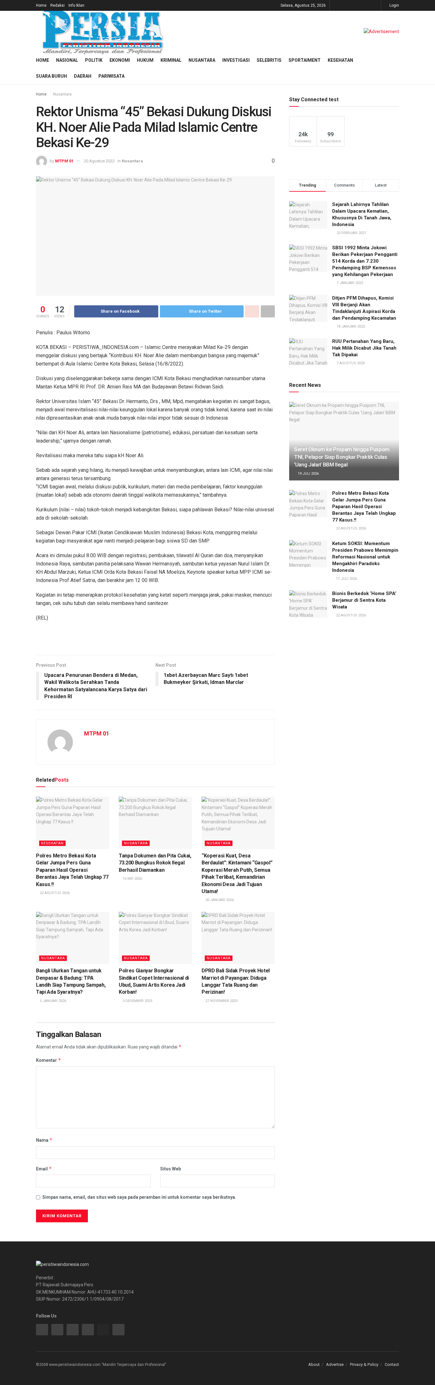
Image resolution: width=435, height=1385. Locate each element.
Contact (392, 1364)
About (314, 1364)
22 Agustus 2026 (54, 893)
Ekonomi (120, 60)
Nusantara (202, 60)
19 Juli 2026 (308, 474)
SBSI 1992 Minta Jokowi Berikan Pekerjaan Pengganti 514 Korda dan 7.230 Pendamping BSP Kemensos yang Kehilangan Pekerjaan (364, 261)
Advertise (335, 1364)
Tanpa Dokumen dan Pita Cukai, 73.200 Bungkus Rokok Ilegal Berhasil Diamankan (155, 863)
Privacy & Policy (364, 1364)
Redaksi (57, 5)
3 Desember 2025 (137, 1001)
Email (44, 1169)
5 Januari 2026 (52, 1001)
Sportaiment (305, 60)
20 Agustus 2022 (99, 161)
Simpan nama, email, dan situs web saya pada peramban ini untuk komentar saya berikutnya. (139, 1197)
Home (41, 5)
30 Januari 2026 (219, 900)
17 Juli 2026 (346, 579)
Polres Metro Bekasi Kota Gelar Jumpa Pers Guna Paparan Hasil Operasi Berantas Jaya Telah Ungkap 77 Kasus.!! (72, 870)
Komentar (48, 1060)
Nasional (67, 60)
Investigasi (236, 60)
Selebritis (269, 60)
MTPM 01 (64, 161)
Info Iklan (76, 5)
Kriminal (171, 60)
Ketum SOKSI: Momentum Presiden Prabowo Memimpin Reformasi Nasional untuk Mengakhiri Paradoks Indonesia (365, 557)
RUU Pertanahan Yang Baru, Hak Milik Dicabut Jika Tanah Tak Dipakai (364, 348)
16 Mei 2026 (132, 879)
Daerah (82, 76)
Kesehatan (340, 60)
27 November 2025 (221, 1001)
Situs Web (170, 1168)
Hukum (145, 60)
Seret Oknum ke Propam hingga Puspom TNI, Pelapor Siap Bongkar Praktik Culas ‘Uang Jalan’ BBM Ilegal (341, 457)
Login (394, 5)
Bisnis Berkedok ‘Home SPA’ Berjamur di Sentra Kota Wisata (364, 600)
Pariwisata (111, 76)
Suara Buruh (51, 76)
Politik (94, 60)
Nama (44, 1140)
